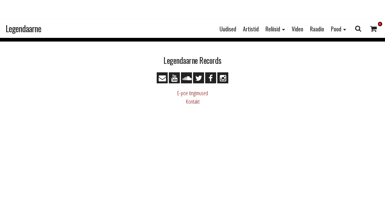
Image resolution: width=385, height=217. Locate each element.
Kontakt (193, 101)
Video (297, 29)
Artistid (251, 29)
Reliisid (272, 29)
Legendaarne (23, 28)
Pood (336, 29)
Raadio (317, 29)
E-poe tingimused (192, 93)
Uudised (228, 29)
